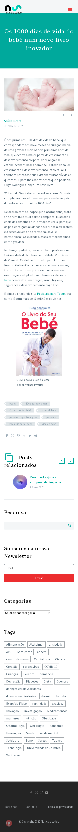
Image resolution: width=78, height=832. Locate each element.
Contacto (31, 806)
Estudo (61, 696)
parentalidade (48, 410)
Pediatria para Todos (51, 294)
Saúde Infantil (13, 121)
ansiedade (56, 644)
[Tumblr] (24, 435)
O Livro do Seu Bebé (20, 410)
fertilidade (39, 703)
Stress (42, 740)
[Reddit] (35, 435)
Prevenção (13, 733)
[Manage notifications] (9, 823)
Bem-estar (24, 652)
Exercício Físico (16, 703)
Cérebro (28, 674)
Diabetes (32, 681)
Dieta (47, 681)
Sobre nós (11, 806)
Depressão (13, 681)
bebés (12, 403)
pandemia (56, 726)
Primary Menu (70, 9)
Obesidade (49, 718)
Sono (29, 740)
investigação (33, 711)
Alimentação (15, 644)
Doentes (62, 681)
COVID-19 (50, 667)
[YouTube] (46, 792)
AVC (8, 652)
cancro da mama (17, 659)
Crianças (12, 674)
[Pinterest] (18, 435)
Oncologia (37, 726)
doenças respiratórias (21, 696)
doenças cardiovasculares (23, 689)
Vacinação (13, 755)
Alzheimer (36, 644)
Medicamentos (57, 711)
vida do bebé (49, 424)
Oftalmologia (15, 726)
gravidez (58, 703)
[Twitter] (12, 435)
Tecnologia (14, 748)
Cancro (42, 652)
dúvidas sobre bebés (36, 403)
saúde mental (49, 733)
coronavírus (31, 667)
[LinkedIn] (30, 435)
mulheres (12, 718)
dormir (46, 696)
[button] (62, 461)
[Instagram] (41, 792)
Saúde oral (13, 740)
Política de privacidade (59, 806)
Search (69, 525)
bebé (7, 280)
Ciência (60, 659)
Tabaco (57, 740)
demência (46, 674)
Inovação (12, 711)
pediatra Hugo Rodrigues (23, 417)
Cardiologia (42, 659)
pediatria (51, 417)
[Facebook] (6, 435)
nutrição (30, 718)
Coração (12, 667)
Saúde (30, 733)
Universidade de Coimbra (44, 748)
